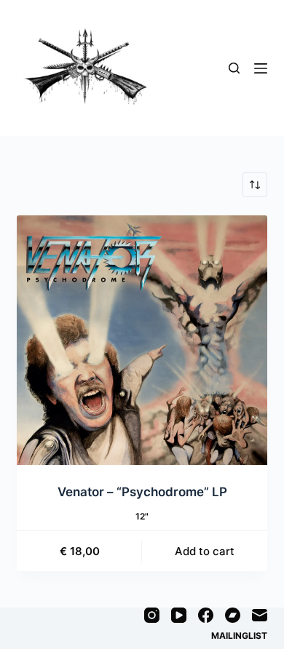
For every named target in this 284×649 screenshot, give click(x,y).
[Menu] (260, 68)
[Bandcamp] (232, 615)
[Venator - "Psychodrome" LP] (142, 340)
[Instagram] (151, 615)
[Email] (259, 615)
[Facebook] (205, 615)
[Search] (234, 68)
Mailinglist (239, 635)
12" (142, 516)
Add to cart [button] (204, 551)
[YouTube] (178, 615)
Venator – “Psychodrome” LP (142, 492)
